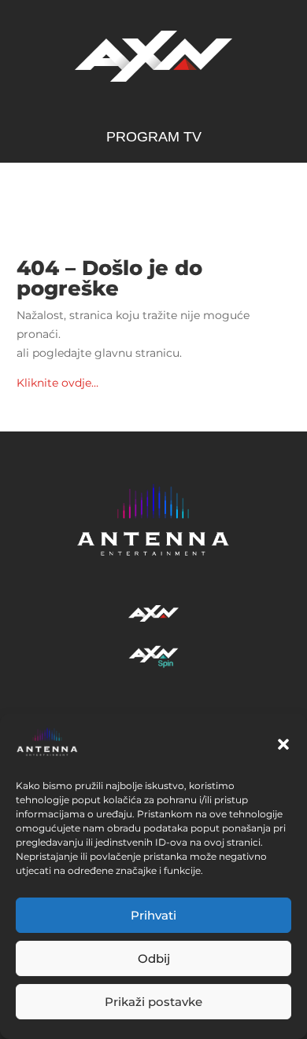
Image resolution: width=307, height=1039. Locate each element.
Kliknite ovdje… (57, 383)
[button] (283, 744)
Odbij (154, 958)
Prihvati (153, 915)
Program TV (154, 138)
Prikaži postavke (153, 1001)
